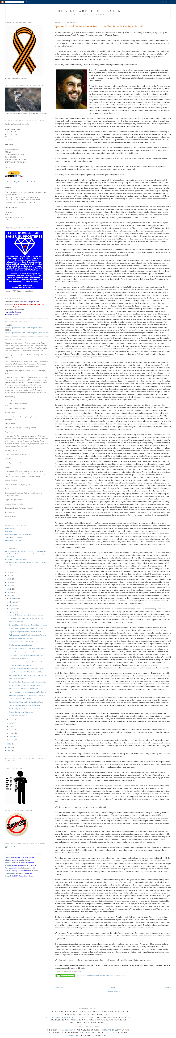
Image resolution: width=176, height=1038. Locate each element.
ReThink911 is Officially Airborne (17, 559)
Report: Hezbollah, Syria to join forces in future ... (26, 615)
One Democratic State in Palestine (20, 645)
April (12, 730)
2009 (9, 744)
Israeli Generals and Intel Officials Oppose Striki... (26, 672)
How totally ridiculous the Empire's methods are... (26, 655)
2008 (9, 747)
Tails (6, 870)
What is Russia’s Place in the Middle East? (23, 641)
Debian (7, 857)
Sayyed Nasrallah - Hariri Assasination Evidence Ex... (27, 682)
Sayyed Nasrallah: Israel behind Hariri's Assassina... (26, 685)
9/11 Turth (8, 531)
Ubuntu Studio (10, 873)
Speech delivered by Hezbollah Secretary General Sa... (28, 695)
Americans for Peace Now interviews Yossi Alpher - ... (27, 668)
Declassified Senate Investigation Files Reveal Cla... (27, 662)
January (12, 740)
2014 (9, 582)
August (12, 612)
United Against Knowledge (18, 658)
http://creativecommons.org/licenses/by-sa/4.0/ (70, 1017)
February (13, 736)
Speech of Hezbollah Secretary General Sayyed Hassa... (28, 625)
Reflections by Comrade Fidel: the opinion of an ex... (27, 635)
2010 (9, 595)
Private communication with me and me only (24, 705)
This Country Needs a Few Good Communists (25, 709)
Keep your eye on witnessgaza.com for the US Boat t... (27, 692)
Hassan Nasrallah (91, 975)
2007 (9, 750)
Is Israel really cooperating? (18, 715)
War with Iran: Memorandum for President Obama (26, 702)
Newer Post (59, 987)
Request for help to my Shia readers (21, 712)
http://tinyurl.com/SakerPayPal (25, 182)
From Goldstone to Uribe (17, 678)
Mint (6, 860)
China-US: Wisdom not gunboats (20, 665)
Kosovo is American (16, 621)
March (12, 733)
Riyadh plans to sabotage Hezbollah (21, 652)
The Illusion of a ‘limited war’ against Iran (23, 688)
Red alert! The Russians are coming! (21, 638)
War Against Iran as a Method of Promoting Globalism (28, 675)
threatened (108, 1030)
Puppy (7, 868)
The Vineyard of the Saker (88, 11)
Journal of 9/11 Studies (13, 540)
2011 (9, 592)
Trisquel (8, 876)
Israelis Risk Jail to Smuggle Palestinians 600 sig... (26, 618)
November (13, 602)
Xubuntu (8, 862)
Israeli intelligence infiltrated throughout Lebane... (26, 628)
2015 (9, 579)
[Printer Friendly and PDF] (65, 975)
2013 (9, 585)
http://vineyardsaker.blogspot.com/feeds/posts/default (23, 327)
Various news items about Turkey (20, 698)
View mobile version (113, 991)
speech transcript (118, 975)
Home (113, 987)
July (11, 719)
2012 (9, 589)
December (13, 598)
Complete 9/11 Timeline (13, 537)
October (12, 605)
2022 (9, 575)
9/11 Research (10, 528)
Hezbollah (104, 975)
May (11, 726)
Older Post (167, 987)
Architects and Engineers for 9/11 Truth (18, 534)
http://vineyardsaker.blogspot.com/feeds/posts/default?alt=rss (26, 332)
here (88, 1032)
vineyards (74, 1035)
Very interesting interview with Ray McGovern (25, 631)
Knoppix (8, 865)
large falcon (69, 1030)
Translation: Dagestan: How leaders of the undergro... (27, 648)
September (13, 608)
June (11, 723)
